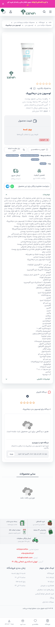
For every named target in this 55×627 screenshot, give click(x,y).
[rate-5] (33, 402)
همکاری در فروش (47, 585)
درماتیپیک (43, 208)
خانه (50, 23)
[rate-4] (30, 402)
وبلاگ (52, 598)
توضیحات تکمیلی (43, 379)
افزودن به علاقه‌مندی (38, 149)
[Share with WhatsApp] (34, 88)
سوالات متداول (48, 602)
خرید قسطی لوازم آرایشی (44, 594)
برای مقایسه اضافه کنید (14, 149)
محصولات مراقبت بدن (44, 25)
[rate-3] (27, 402)
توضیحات (46, 194)
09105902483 (27, 553)
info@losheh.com (24, 557)
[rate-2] (24, 402)
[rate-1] (21, 402)
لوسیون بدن (29, 25)
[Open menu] (50, 11)
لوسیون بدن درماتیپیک (13, 25)
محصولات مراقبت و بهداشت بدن (24, 23)
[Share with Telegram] (30, 88)
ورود (11, 454)
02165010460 (22, 549)
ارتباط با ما (50, 577)
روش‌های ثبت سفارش (45, 590)
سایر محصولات (27, 474)
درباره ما (51, 581)
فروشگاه (42, 23)
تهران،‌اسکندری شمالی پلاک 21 (25, 561)
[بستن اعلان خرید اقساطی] (3, 4)
